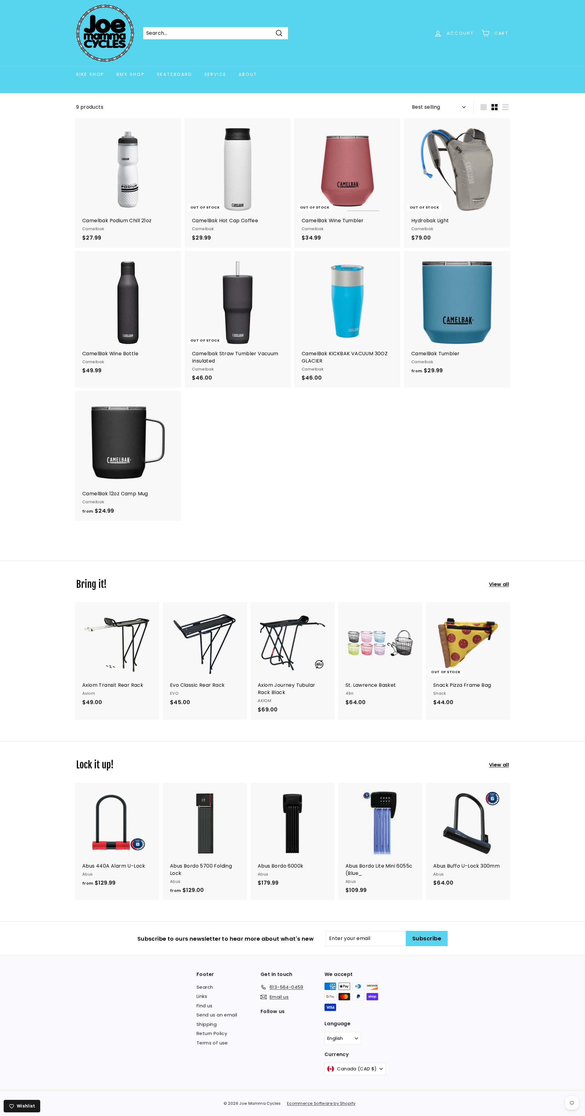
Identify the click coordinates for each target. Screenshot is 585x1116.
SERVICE (215, 74)
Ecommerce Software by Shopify (321, 1103)
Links (202, 996)
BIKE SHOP (90, 74)
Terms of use (212, 1043)
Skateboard (174, 74)
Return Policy (212, 1033)
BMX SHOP (130, 74)
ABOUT (248, 74)
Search (205, 987)
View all (499, 584)
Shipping (207, 1024)
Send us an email (217, 1015)
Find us (205, 1005)
